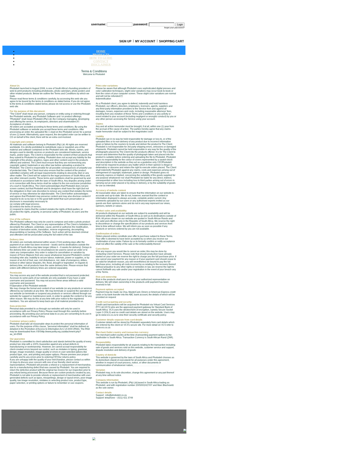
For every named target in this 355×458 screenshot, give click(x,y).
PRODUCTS (101, 54)
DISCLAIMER (101, 64)
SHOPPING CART (171, 41)
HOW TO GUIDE (100, 58)
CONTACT (100, 61)
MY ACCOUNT (145, 41)
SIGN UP (125, 41)
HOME (101, 51)
